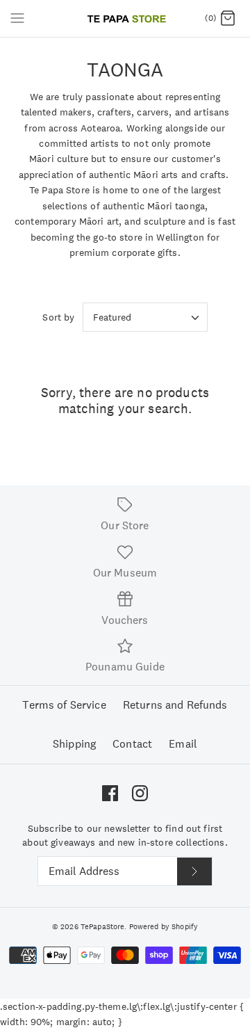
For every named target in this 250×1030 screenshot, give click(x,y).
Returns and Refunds (175, 705)
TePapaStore (103, 926)
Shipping (74, 744)
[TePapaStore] (125, 18)
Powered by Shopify (164, 926)
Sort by (58, 317)
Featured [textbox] (112, 317)
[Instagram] (140, 793)
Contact (132, 744)
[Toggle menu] (17, 18)
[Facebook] (110, 793)
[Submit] (194, 871)
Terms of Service (64, 705)
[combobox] (145, 317)
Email (183, 744)
